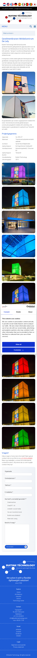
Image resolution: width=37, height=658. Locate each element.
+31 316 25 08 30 (18, 616)
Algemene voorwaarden (18, 645)
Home (18, 592)
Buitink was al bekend (13, 515)
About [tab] (30, 312)
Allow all (18, 344)
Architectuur (18, 594)
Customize (17, 350)
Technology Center (18, 600)
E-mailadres (9, 492)
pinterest (18, 629)
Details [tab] (18, 312)
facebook (18, 633)
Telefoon (8, 485)
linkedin (18, 636)
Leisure (18, 598)
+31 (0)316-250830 (7, 8)
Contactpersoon (10, 478)
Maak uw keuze (8, 33)
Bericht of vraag (10, 522)
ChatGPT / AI (11, 505)
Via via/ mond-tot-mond (14, 512)
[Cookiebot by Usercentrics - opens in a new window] (26, 307)
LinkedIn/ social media (14, 509)
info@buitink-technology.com (23, 8)
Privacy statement (18, 647)
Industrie (18, 596)
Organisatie (8, 471)
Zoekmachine (11, 502)
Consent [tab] (6, 312)
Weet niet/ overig (12, 518)
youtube (18, 631)
